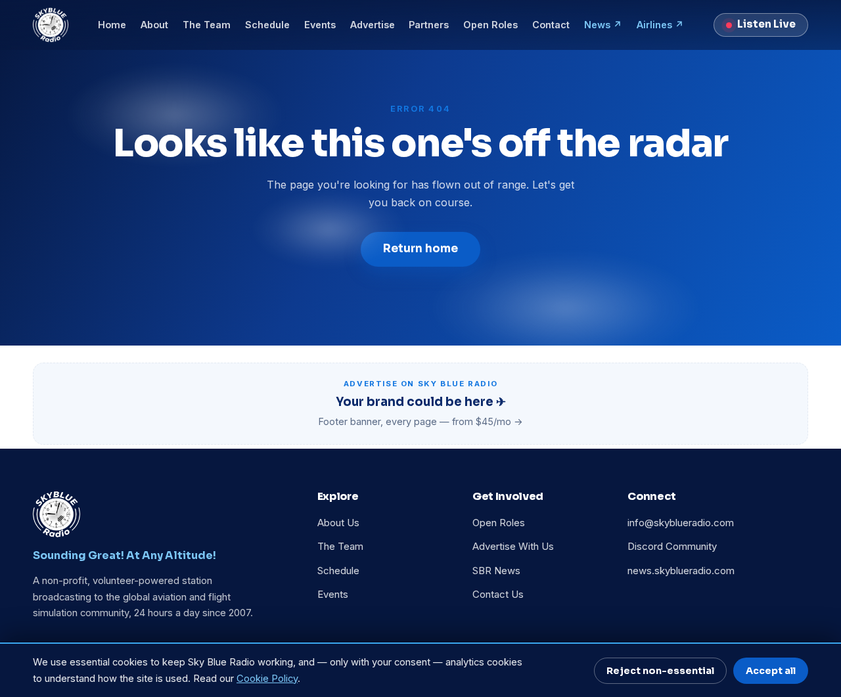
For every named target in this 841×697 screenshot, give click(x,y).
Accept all (771, 671)
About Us (338, 523)
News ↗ (603, 24)
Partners (429, 24)
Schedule (267, 24)
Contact (551, 24)
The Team (207, 24)
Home (112, 24)
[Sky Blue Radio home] (50, 25)
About (154, 24)
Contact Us (498, 594)
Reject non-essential (660, 671)
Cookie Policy (267, 679)
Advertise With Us (513, 546)
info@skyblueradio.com (680, 523)
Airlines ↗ (660, 24)
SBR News (496, 571)
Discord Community (672, 546)
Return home (420, 249)
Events (320, 24)
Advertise (372, 24)
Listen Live (766, 24)
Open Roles (490, 24)
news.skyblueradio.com (681, 571)
